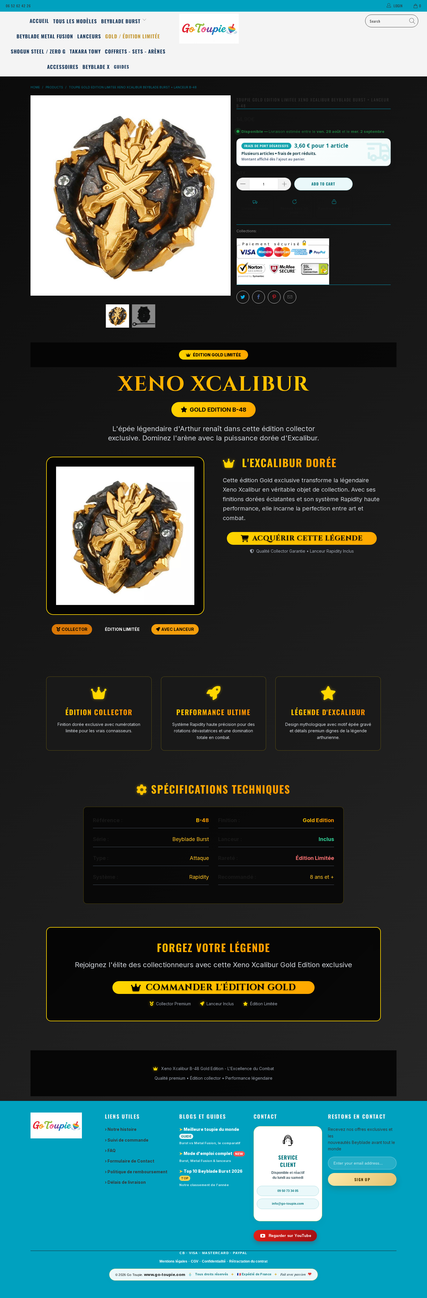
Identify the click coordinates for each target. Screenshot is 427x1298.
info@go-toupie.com (288, 1203)
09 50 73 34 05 (287, 1190)
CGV (194, 1261)
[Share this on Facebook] (258, 297)
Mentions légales (173, 1261)
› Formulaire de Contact (129, 1160)
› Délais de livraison (125, 1182)
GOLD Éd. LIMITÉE (308, 231)
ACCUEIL (39, 20)
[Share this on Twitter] (242, 297)
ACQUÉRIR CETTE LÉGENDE (307, 538)
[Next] (226, 195)
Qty (240, 172)
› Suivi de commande (126, 1140)
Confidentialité (214, 1261)
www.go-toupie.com (164, 1274)
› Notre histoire (121, 1129)
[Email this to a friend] (290, 297)
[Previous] (35, 195)
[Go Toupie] (213, 29)
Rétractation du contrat (248, 1261)
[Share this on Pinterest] (274, 297)
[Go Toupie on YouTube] (285, 1235)
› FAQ (110, 1150)
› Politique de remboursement (136, 1171)
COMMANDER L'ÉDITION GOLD (221, 987)
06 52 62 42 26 (18, 5)
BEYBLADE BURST (274, 231)
